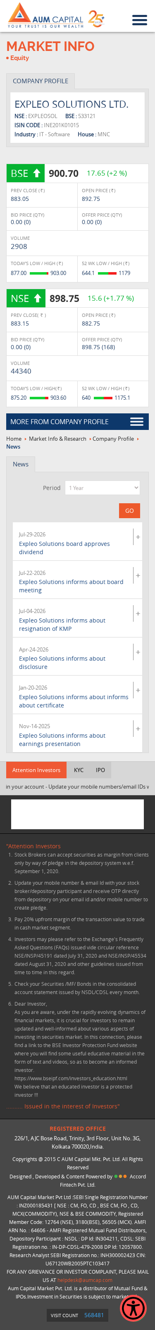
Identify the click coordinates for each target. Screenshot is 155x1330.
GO (129, 510)
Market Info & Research (57, 438)
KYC (78, 770)
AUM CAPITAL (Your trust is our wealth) (45, 15)
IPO (100, 770)
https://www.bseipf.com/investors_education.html (70, 1078)
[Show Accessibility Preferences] (133, 1308)
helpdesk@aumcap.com (84, 1280)
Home (13, 438)
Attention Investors (36, 770)
